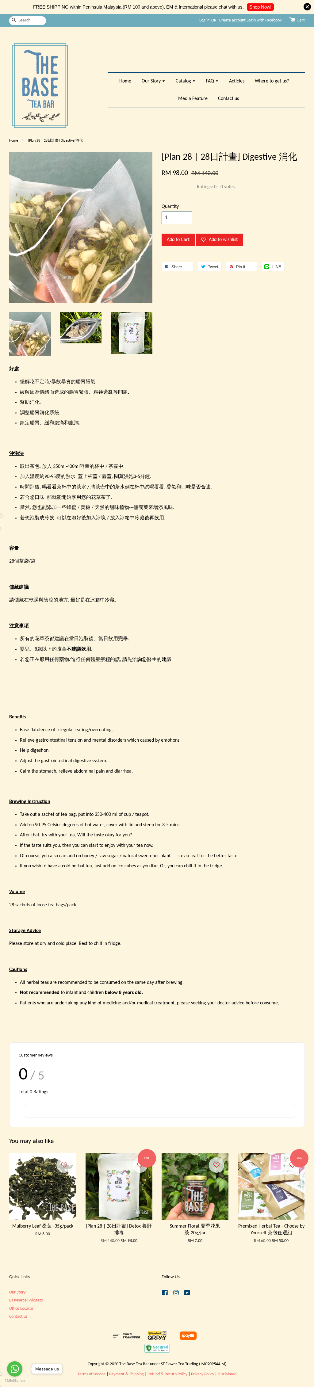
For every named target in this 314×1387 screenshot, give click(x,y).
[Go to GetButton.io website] (15, 1381)
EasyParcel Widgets (26, 1300)
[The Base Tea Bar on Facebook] (165, 1294)
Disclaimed (227, 1374)
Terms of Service (91, 1374)
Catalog (184, 81)
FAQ (210, 81)
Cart (301, 20)
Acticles (236, 81)
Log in (204, 20)
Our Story (152, 81)
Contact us (228, 98)
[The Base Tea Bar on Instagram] (176, 1294)
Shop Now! (260, 7)
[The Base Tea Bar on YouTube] (187, 1294)
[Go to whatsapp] (14, 1369)
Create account (232, 20)
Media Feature (193, 98)
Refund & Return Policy (167, 1374)
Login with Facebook (264, 20)
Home (125, 81)
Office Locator (21, 1309)
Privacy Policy (202, 1374)
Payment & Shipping (126, 1374)
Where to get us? (272, 81)
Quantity (170, 206)
